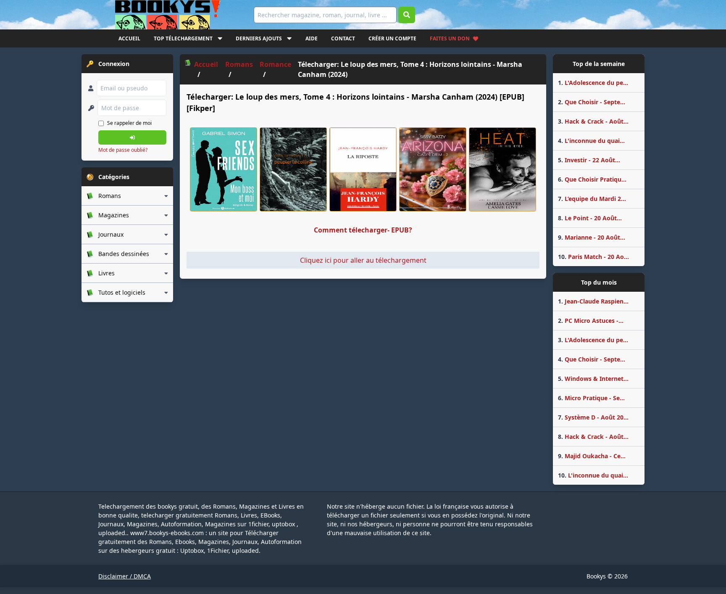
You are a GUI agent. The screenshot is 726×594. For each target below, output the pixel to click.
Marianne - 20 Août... (591, 237)
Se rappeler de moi (129, 123)
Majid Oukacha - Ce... (592, 456)
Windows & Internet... (593, 379)
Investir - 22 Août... (589, 160)
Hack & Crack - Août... (593, 121)
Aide (311, 38)
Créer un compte (392, 38)
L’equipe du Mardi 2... (592, 199)
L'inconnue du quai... (591, 141)
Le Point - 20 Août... (590, 218)
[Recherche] (406, 15)
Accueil (129, 38)
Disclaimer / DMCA (124, 576)
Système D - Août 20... (593, 417)
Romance (275, 64)
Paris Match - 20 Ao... (593, 257)
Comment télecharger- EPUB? (363, 230)
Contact (343, 38)
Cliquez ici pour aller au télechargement (363, 260)
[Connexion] (132, 137)
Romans (239, 64)
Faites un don (450, 38)
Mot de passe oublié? (122, 149)
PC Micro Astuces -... (590, 321)
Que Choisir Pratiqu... (592, 179)
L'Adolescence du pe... (593, 83)
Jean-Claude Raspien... (593, 301)
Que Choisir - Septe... (591, 102)
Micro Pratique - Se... (591, 398)
